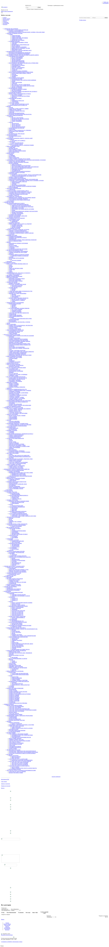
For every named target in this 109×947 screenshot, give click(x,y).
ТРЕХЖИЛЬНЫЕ (15, 545)
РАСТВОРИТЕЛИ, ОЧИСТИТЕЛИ (16, 133)
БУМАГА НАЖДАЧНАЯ (17, 58)
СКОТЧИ (11, 137)
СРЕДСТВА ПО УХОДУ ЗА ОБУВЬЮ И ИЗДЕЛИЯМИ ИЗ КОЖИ (21, 770)
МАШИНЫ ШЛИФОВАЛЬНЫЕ (19, 530)
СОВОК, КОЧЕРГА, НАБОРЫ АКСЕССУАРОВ (19, 158)
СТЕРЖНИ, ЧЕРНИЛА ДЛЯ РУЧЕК (20, 680)
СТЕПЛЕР (14, 648)
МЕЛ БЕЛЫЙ (15, 657)
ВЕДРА (10, 267)
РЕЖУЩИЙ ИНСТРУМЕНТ (15, 98)
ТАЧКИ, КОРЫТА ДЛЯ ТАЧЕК (16, 466)
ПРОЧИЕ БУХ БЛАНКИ (17, 624)
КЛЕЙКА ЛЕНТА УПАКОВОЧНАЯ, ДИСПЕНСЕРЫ (21, 325)
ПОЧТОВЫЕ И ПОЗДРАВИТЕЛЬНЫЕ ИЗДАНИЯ (20, 625)
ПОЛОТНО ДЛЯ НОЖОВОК (18, 67)
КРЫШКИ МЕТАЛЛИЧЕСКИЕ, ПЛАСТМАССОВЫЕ (21, 472)
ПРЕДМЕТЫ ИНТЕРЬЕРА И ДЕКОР (14, 250)
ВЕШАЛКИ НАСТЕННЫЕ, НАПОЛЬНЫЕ (18, 243)
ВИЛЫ (10, 439)
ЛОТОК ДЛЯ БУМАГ (16, 632)
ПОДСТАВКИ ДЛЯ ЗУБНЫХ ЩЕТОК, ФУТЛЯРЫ (23, 209)
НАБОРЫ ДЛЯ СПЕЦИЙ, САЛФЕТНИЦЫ (18, 392)
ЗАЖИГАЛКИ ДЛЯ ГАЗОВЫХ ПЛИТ (20, 514)
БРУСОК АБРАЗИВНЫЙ (17, 57)
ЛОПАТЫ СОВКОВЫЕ (14, 421)
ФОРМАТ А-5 (15, 598)
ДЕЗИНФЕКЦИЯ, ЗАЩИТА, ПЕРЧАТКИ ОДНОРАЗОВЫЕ (19, 715)
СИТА (10, 349)
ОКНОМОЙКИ (15, 296)
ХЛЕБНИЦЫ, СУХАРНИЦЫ (15, 381)
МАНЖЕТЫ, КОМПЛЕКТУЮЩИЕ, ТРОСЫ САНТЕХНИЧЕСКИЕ (26, 174)
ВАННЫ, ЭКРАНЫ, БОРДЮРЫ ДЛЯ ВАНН (19, 162)
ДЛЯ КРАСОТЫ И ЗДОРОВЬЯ (13, 517)
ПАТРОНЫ (14, 561)
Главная (4, 17)
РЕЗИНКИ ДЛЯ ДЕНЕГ (17, 634)
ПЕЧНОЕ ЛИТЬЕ (10, 153)
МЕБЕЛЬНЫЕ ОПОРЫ (17, 49)
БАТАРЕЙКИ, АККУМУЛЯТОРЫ (16, 552)
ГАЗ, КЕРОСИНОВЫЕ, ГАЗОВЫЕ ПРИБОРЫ (19, 308)
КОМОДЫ (11, 244)
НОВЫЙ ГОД (9, 587)
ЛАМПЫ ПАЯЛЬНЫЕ (17, 311)
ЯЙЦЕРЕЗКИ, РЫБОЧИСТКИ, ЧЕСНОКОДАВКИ (20, 355)
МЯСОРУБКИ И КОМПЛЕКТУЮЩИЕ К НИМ (19, 343)
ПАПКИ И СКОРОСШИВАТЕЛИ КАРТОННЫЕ (20, 694)
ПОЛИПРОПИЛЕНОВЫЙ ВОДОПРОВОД (21, 171)
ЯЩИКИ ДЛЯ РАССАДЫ (14, 411)
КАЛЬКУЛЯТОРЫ (16, 631)
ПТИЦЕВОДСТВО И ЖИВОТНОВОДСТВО (16, 481)
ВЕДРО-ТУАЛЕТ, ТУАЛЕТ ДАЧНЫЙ (17, 415)
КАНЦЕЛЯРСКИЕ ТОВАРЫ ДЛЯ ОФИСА (16, 627)
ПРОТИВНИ (12, 403)
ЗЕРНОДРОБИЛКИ (13, 482)
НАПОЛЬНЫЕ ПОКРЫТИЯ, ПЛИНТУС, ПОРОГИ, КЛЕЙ (19, 138)
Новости (5, 21)
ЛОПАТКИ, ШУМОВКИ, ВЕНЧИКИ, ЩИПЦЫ (19, 341)
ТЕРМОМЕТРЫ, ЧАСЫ (14, 574)
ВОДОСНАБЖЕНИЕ (13, 163)
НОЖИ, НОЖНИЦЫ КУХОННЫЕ (14, 356)
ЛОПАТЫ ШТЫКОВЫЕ (14, 422)
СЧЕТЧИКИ (11, 553)
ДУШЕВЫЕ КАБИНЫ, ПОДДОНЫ (17, 172)
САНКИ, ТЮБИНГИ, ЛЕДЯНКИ (13, 585)
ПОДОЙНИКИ (12, 485)
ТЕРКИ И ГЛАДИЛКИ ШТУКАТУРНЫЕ (21, 96)
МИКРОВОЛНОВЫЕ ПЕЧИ (18, 502)
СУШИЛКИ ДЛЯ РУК (16, 498)
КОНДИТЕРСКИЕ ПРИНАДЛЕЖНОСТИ (18, 401)
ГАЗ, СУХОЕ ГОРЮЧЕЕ (17, 309)
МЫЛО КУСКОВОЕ (16, 756)
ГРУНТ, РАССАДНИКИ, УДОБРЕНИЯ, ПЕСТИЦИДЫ (18, 408)
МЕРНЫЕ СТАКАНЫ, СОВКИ (16, 342)
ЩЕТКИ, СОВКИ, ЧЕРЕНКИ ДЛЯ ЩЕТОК (18, 298)
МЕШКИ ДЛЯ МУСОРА (14, 283)
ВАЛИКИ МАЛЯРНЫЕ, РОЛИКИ (19, 89)
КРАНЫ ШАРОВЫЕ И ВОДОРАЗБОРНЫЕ (21, 165)
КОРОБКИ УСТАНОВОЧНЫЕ (18, 560)
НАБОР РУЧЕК (15, 676)
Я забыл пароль (82, 20)
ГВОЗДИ (11, 107)
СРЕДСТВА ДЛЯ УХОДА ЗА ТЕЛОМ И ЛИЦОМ (20, 761)
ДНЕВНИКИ (14, 609)
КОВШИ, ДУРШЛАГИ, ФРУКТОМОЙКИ (18, 339)
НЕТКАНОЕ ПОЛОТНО (17, 285)
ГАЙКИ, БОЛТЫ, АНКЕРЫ (15, 109)
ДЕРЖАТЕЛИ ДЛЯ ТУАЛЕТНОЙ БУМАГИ (21, 205)
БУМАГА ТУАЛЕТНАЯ (14, 722)
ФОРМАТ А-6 (15, 599)
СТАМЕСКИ (14, 69)
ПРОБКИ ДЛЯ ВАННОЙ (17, 212)
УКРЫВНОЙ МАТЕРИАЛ (15, 437)
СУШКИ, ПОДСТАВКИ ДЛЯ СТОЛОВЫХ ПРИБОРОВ (21, 351)
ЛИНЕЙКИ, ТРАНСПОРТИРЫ (16, 666)
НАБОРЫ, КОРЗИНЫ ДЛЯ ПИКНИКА (17, 571)
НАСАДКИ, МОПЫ (16, 295)
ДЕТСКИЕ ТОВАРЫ (8, 576)
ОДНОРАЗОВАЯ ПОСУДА (12, 363)
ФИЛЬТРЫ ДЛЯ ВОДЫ (14, 366)
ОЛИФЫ (11, 132)
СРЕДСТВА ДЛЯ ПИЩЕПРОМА (16, 706)
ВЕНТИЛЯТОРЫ (15, 496)
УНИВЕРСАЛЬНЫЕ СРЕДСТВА (16, 739)
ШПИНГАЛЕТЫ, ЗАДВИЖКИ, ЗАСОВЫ (21, 48)
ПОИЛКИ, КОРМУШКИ (14, 486)
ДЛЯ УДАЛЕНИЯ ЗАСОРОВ (15, 744)
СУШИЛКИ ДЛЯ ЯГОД (14, 479)
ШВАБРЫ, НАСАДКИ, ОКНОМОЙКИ (17, 293)
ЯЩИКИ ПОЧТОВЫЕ (14, 319)
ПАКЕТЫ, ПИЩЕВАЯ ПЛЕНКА (13, 406)
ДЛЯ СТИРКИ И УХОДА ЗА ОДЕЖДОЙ (15, 218)
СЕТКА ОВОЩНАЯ (11, 477)
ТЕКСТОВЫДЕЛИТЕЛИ (17, 683)
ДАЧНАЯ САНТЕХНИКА (12, 414)
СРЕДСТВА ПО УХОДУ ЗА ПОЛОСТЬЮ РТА (19, 765)
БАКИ (10, 264)
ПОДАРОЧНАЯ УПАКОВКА (13, 590)
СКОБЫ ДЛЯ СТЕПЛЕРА (17, 644)
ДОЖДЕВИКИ (12, 568)
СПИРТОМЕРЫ (12, 480)
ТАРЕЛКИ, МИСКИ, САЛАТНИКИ (17, 398)
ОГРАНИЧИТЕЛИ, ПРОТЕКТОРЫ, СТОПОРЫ (19, 322)
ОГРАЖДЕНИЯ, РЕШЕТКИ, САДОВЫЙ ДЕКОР (17, 423)
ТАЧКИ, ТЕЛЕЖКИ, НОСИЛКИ (13, 464)
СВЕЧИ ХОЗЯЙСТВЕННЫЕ (15, 315)
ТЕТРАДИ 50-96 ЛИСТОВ (17, 614)
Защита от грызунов (5, 783)
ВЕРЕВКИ (14, 304)
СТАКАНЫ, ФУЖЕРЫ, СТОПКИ (16, 397)
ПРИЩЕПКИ (14, 221)
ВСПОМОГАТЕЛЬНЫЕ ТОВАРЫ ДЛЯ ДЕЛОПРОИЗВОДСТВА (23, 628)
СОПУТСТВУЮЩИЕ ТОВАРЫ (16, 488)
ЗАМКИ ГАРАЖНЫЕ (16, 36)
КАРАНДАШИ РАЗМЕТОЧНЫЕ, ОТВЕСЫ (21, 73)
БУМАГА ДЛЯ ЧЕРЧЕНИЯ (17, 607)
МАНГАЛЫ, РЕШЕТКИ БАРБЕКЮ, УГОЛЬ (18, 569)
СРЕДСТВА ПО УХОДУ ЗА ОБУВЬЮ (17, 771)
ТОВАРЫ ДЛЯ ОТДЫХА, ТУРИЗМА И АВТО (14, 566)
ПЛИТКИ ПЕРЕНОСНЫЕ (17, 505)
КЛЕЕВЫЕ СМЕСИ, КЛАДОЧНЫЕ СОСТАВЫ (19, 193)
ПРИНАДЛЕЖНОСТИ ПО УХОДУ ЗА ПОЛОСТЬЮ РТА (24, 768)
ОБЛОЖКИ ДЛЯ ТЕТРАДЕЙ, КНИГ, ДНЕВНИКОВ (20, 652)
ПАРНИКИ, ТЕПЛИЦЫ (11, 430)
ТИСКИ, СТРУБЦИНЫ (17, 86)
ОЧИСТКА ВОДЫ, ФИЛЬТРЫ (13, 364)
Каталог (3, 26)
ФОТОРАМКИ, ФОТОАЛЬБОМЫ (16, 258)
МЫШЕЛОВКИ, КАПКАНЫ (15, 460)
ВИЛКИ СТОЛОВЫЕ (14, 383)
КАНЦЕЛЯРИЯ (7, 591)
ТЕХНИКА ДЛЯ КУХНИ (12, 500)
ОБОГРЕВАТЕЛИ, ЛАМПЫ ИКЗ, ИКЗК (18, 484)
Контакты (5, 24)
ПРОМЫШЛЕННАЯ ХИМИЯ (15, 714)
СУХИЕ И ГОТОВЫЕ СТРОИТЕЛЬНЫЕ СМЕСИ (17, 190)
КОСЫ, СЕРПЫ (12, 441)
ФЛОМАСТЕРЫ (12, 664)
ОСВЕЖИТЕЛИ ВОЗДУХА (15, 747)
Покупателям (6, 19)
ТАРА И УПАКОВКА (11, 324)
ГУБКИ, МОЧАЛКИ (16, 727)
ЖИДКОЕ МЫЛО (13, 712)
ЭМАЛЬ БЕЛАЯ (15, 123)
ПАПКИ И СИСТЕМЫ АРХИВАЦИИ (14, 688)
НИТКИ (13, 633)
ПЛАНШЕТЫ (12, 702)
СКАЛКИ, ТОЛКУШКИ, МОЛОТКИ (17, 350)
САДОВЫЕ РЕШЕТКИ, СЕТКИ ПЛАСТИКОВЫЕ (20, 424)
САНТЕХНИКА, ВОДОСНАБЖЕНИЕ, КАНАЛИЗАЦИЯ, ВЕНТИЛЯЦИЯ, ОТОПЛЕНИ (26, 160)
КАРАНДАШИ (12, 672)
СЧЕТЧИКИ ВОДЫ (16, 170)
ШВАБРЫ (14, 294)
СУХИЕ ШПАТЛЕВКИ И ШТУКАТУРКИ (18, 194)
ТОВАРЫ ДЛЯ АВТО (11, 575)
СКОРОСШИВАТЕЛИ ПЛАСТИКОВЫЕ (18, 703)
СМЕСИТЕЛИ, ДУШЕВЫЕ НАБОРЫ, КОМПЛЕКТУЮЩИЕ (22, 186)
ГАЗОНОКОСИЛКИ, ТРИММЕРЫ (16, 450)
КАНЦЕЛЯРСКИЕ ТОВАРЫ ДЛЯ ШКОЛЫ (16, 650)
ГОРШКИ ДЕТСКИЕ (13, 581)
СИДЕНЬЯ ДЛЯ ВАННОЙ (17, 213)
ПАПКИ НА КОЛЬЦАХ (14, 697)
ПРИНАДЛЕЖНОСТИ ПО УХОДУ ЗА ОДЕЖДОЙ (20, 223)
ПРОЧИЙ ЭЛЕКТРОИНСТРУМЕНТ (20, 534)
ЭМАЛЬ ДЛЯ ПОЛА (16, 124)
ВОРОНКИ (11, 336)
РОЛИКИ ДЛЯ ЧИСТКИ (17, 226)
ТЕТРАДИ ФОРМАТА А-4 (17, 615)
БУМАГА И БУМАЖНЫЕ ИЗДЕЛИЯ (14, 592)
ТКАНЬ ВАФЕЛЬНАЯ (16, 286)
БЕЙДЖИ (14, 630)
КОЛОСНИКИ (12, 156)
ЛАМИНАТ (11, 139)
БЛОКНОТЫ (12, 597)
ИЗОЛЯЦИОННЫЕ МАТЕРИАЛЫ (14, 51)
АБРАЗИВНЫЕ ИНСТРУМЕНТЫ (16, 56)
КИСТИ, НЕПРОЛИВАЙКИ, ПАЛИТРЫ (18, 658)
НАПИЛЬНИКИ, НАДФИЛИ (18, 65)
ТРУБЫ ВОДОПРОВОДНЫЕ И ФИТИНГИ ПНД (20, 456)
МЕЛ (10, 656)
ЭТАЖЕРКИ (12, 247)
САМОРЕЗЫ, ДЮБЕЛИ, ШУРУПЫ (17, 110)
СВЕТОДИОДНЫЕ (16, 542)
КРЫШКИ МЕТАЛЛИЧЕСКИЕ (18, 473)
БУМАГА (11, 601)
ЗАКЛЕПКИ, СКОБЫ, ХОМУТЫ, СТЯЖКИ (18, 108)
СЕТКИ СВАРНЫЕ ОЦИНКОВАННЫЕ (18, 425)
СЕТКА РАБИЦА (10, 201)
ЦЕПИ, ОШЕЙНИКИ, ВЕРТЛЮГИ (17, 487)
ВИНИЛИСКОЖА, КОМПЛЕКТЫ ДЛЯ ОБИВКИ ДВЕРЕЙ (22, 197)
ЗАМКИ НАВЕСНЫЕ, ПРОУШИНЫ (20, 37)
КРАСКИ (11, 116)
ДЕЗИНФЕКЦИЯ (13, 716)
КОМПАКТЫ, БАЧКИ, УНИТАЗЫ (19, 181)
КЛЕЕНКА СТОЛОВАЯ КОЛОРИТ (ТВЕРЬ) (19, 231)
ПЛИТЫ (11, 504)
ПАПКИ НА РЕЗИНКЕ (14, 699)
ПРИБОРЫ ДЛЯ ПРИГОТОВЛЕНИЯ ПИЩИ (19, 501)
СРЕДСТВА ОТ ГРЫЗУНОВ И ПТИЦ (17, 463)
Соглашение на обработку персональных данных (11, 941)
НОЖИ (13, 99)
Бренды (2, 788)
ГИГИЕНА (8, 721)
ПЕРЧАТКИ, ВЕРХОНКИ (12, 277)
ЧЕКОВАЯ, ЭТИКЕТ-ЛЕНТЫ (18, 605)
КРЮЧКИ (11, 256)
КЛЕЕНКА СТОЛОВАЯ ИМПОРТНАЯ (17, 230)
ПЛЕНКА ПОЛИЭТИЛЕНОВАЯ (16, 434)
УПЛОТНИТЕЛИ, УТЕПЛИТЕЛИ (14, 196)
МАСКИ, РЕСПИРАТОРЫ (15, 719)
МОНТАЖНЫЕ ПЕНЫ (14, 152)
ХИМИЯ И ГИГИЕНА (9, 704)
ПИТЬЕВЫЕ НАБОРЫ (14, 393)
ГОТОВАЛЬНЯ (15, 668)
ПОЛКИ (13, 210)
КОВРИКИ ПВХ (12, 238)
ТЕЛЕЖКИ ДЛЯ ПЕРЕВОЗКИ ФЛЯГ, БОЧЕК (22, 318)
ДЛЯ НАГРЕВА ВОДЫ (14, 493)
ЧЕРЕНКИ (11, 448)
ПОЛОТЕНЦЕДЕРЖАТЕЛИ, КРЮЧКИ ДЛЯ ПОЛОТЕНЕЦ (25, 211)
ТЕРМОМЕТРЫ (12, 314)
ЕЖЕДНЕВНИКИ (13, 619)
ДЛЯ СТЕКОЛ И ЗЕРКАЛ (15, 741)
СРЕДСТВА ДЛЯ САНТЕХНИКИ (16, 711)
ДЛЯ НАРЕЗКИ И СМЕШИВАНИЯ (17, 506)
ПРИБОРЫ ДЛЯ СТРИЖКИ (15, 521)
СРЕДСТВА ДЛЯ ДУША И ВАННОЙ (20, 762)
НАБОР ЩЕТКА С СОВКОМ (18, 300)
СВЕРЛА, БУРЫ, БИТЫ (17, 68)
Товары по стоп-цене (5, 785)
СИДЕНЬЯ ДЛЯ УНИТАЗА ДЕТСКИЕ (17, 582)
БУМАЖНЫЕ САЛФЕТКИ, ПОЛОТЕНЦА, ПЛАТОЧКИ (21, 724)
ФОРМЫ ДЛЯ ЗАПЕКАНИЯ (15, 404)
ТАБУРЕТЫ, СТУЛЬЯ (14, 246)
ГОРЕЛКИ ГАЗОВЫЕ (16, 310)
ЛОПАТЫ (8, 420)
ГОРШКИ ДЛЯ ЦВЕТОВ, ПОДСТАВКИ (18, 252)
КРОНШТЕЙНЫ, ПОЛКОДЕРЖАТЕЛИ (20, 44)
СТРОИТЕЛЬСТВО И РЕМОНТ (11, 28)
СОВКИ (13, 301)
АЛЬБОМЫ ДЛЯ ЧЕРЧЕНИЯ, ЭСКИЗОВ (21, 595)
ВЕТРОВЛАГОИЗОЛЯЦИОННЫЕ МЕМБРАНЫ (19, 52)
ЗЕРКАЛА (11, 253)
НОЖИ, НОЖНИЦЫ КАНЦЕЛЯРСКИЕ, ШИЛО (22, 643)
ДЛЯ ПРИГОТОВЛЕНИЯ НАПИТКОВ (17, 511)
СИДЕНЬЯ (14, 183)
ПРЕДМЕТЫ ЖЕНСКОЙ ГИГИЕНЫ (17, 730)
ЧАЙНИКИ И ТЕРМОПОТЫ (18, 512)
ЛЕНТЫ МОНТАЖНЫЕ (11, 134)
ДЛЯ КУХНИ (12, 745)
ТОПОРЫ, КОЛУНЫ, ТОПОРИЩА (19, 71)
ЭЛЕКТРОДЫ (12, 189)
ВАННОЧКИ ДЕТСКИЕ (14, 579)
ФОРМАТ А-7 (15, 600)
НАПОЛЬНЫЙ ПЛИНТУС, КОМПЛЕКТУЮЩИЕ (23, 145)
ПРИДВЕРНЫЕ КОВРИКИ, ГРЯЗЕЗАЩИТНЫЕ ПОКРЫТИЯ (22, 239)
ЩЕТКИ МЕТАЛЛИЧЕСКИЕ (18, 61)
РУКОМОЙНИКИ (13, 417)
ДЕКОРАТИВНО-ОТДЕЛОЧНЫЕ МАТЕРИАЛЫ (17, 29)
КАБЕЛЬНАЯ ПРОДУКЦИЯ (15, 543)
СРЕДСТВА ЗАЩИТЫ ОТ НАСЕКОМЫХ (18, 462)
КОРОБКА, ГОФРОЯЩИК (15, 328)
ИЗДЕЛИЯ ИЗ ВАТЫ (13, 729)
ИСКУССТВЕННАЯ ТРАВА (15, 241)
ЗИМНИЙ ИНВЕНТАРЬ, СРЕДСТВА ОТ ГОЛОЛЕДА (18, 272)
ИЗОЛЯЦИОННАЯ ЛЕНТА (15, 136)
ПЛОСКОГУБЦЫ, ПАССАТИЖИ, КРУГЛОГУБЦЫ (23, 85)
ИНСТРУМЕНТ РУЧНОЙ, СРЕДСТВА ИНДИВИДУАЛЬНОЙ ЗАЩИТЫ (22, 55)
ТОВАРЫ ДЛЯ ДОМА (9, 202)
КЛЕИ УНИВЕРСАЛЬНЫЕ (15, 149)
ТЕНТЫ (8, 323)
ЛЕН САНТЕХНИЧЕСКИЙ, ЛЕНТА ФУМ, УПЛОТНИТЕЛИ (25, 166)
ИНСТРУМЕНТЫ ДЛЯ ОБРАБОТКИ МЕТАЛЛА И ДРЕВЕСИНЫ (23, 63)
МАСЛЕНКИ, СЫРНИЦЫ (15, 380)
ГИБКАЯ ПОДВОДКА (17, 164)
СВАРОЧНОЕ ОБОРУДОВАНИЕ (13, 188)
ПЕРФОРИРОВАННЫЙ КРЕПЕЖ (16, 113)
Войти (2, 11)
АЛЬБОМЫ (11, 593)
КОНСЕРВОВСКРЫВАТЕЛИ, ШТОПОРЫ (18, 340)
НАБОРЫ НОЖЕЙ (13, 358)
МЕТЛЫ (13, 290)
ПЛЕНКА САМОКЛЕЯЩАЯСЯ (16, 31)
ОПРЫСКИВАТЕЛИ (11, 427)
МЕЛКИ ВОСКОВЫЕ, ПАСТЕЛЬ (16, 655)
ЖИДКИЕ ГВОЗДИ (13, 148)
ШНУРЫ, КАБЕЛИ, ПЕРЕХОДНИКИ (17, 525)
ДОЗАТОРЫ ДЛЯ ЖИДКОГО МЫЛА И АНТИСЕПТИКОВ (22, 753)
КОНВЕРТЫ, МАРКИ (16, 626)
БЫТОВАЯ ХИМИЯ (11, 732)
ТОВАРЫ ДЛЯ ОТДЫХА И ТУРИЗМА (15, 567)
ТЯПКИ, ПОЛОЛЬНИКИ (14, 447)
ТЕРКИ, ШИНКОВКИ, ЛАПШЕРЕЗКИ (17, 352)
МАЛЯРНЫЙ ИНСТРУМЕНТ (15, 88)
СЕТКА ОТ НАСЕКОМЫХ (15, 461)
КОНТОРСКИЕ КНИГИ (17, 623)
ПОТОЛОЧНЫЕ (15, 549)
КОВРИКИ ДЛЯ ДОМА (11, 235)
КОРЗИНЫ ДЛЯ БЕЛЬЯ (14, 222)
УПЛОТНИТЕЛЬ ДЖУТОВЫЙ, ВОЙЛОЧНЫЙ (19, 199)
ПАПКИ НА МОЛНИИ (14, 698)
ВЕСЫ (10, 519)
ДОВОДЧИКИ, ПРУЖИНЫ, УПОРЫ (20, 42)
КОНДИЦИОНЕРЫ (16, 736)
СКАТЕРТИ (11, 234)
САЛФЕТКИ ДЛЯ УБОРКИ (15, 292)
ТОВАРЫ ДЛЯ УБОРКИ (11, 282)
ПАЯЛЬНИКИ (15, 531)
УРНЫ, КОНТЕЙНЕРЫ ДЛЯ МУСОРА (15, 330)
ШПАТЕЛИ (14, 97)
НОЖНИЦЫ (12, 360)
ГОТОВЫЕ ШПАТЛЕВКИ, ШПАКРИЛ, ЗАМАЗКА (20, 191)
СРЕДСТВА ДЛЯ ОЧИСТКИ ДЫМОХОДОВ (19, 312)
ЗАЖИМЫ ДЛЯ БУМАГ (17, 640)
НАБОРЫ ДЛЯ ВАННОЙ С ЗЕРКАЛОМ (18, 215)
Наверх (2, 919)
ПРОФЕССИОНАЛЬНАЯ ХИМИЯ (14, 705)
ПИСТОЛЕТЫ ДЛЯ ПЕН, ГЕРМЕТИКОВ (21, 84)
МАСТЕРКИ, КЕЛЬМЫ (17, 94)
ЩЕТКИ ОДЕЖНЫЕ (16, 227)
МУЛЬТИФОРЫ (12, 689)
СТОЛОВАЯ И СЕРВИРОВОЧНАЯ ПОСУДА (16, 389)
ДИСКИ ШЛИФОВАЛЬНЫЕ (18, 60)
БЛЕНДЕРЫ (14, 509)
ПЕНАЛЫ (11, 654)
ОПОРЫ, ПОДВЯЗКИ (14, 442)
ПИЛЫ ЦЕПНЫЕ (15, 533)
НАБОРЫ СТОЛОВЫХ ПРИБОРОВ (17, 387)
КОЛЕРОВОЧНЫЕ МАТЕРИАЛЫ (16, 128)
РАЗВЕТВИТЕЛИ (15, 563)
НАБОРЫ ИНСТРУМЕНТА (15, 92)
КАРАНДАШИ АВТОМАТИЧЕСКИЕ (20, 673)
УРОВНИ (14, 76)
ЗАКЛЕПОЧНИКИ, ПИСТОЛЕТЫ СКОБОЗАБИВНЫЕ (24, 80)
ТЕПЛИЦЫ (11, 432)
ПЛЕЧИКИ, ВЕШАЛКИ (17, 225)
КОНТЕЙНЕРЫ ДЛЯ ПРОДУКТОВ (17, 379)
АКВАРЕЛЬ (14, 662)
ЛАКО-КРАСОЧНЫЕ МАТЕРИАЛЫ (14, 115)
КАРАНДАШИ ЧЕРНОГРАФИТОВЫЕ (20, 674)
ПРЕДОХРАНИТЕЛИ (16, 562)
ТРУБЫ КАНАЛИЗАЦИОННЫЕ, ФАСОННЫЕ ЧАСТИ (24, 175)
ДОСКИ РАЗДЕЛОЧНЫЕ (14, 338)
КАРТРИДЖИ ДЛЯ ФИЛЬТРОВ (16, 365)
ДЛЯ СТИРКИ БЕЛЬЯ (14, 220)
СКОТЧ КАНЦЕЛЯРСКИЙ (18, 646)
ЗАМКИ (11, 34)
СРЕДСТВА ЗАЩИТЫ (14, 102)
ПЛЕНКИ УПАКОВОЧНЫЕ (15, 326)
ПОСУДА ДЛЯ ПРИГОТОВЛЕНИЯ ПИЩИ (16, 367)
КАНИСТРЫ (12, 269)
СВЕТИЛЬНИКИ (13, 547)
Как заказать (105, 3)
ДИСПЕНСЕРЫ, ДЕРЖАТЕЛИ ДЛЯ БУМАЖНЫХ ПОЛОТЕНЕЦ (23, 752)
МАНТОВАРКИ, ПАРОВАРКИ (16, 371)
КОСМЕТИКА (9, 754)
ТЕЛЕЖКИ (11, 317)
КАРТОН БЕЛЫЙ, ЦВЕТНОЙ (18, 610)
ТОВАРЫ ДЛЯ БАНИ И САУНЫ (13, 573)
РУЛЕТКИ (14, 74)
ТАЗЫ (10, 270)
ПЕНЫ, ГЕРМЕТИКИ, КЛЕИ (12, 146)
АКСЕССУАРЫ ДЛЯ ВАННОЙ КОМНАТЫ (18, 204)
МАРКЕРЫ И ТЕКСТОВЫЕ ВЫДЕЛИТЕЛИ (19, 681)
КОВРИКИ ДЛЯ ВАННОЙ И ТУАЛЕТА (18, 237)
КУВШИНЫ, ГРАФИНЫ (14, 391)
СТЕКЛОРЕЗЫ (15, 101)
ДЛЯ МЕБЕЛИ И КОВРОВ (15, 746)
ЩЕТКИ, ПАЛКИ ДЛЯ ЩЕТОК (19, 299)
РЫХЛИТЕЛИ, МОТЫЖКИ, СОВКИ (17, 445)
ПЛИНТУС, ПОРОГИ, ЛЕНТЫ (16, 144)
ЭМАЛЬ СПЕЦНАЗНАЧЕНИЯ (18, 126)
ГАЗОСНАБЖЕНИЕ (13, 187)
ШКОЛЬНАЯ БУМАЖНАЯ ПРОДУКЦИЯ (18, 606)
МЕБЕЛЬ (8, 242)
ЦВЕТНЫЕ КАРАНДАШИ (15, 665)
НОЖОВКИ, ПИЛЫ (16, 66)
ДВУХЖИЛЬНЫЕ (15, 544)
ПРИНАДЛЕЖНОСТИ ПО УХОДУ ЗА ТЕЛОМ (22, 728)
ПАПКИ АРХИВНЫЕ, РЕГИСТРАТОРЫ (18, 691)
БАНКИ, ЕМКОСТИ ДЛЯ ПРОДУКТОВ (18, 377)
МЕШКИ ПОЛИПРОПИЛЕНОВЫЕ (14, 276)
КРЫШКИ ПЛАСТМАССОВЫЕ (19, 474)
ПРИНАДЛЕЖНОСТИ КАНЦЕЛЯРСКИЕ (18, 636)
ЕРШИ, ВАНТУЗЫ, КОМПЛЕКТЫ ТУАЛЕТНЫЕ (22, 206)
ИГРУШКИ (9, 577)
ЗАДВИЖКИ (12, 155)
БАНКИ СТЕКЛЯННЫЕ (14, 471)
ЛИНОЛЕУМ (12, 141)
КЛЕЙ (13, 641)
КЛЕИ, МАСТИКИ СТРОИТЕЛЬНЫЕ (17, 150)
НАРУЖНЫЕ (14, 536)
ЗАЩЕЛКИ (14, 43)
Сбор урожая (4, 781)
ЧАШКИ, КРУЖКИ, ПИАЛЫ (15, 399)
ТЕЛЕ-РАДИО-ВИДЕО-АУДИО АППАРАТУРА (16, 523)
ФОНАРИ (11, 550)
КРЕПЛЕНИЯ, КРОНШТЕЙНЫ (19, 185)
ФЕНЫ (10, 522)
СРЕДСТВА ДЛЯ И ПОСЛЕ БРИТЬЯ (20, 764)
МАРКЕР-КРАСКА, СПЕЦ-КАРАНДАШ (20, 684)
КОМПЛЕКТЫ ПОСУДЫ (14, 369)
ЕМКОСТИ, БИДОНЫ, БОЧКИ (16, 268)
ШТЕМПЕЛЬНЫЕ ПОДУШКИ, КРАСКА (21, 649)
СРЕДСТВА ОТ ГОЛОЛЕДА (15, 274)
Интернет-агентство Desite (7, 934)
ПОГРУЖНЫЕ (15, 537)
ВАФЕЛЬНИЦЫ (15, 503)
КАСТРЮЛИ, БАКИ (13, 368)
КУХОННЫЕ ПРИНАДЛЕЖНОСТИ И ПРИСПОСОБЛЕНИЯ (20, 335)
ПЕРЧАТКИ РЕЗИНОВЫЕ (15, 279)
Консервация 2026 (5, 779)
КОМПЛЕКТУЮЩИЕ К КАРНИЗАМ (20, 255)
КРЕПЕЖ (8, 106)
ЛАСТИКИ (11, 687)
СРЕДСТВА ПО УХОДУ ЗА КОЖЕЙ (20, 763)
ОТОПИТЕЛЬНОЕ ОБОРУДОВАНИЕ (17, 178)
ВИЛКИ (13, 558)
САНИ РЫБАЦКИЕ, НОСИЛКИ (16, 468)
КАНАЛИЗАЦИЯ (13, 173)
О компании (5, 22)
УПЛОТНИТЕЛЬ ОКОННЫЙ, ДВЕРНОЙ (18, 198)
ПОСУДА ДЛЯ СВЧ (13, 373)
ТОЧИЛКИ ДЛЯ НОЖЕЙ (14, 361)
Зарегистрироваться (8, 11)
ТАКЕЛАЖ (11, 112)
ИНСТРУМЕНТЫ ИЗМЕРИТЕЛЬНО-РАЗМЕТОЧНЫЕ (21, 72)
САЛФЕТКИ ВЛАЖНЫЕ (14, 731)
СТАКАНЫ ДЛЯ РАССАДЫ (15, 412)
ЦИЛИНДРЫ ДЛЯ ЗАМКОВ (18, 40)
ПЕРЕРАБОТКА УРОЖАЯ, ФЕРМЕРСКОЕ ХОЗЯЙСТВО (17, 469)
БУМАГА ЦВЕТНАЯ (16, 608)
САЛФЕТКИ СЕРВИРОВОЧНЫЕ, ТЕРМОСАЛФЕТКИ (21, 233)
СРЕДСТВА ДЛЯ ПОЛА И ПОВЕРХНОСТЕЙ (19, 708)
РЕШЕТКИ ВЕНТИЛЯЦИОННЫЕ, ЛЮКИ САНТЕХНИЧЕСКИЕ (23, 179)
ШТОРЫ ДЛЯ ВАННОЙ (14, 217)
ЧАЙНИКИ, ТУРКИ (13, 375)
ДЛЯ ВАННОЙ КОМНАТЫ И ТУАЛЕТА (15, 203)
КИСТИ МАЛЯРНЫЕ (16, 90)
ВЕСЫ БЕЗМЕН (12, 320)
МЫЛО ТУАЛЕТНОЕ (13, 755)
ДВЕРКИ (11, 154)
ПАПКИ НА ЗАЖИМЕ (14, 695)
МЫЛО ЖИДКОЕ (15, 757)
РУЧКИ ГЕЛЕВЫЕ (16, 679)
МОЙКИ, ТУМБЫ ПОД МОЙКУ (16, 177)
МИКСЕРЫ (14, 510)
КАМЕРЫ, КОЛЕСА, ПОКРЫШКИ (17, 465)
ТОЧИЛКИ (11, 686)
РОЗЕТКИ (14, 565)
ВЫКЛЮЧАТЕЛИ (15, 559)
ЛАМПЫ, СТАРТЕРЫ (14, 539)
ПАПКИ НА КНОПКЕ (14, 696)
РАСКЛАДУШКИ (13, 245)
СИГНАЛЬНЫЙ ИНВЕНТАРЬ (16, 316)
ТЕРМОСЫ (9, 388)
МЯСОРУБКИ (15, 508)
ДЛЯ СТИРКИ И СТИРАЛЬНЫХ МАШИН (18, 733)
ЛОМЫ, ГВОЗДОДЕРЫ (17, 82)
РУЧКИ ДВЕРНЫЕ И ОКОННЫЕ (19, 47)
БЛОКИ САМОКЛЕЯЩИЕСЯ (18, 617)
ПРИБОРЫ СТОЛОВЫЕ (11, 382)
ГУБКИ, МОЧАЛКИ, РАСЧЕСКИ (16, 725)
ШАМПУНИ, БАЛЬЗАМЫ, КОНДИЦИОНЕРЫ (22, 760)
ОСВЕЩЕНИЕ (9, 538)
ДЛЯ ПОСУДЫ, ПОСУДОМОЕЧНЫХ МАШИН (19, 740)
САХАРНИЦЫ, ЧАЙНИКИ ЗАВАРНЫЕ (18, 395)
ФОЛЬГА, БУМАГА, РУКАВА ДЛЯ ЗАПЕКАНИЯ (20, 405)
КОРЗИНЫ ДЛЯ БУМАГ (14, 332)
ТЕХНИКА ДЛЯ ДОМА (11, 492)
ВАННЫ (11, 266)
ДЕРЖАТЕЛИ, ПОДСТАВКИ (15, 357)
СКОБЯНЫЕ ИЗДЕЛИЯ (14, 41)
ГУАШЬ (13, 660)
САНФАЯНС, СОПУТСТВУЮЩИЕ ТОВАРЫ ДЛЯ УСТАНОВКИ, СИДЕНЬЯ (26, 180)
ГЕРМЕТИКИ (12, 147)
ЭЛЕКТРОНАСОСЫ (13, 535)
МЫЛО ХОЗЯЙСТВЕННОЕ (15, 738)
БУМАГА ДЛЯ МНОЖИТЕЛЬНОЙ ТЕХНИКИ (22, 602)
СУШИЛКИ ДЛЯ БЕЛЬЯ (14, 228)
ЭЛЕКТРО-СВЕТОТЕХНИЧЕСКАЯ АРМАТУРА (20, 557)
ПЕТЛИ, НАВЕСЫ (16, 45)
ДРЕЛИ (13, 529)
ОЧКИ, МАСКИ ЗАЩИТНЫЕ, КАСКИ (20, 104)
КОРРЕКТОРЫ (15, 642)
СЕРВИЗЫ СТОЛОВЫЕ (14, 396)
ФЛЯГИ (10, 271)
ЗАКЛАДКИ (14, 618)
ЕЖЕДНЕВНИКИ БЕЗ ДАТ (18, 620)
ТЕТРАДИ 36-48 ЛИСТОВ (17, 612)
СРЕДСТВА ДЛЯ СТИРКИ (15, 707)
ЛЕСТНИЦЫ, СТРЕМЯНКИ (12, 275)
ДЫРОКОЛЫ (14, 639)
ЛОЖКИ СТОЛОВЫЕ (14, 384)
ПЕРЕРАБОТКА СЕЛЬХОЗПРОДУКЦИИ (15, 478)
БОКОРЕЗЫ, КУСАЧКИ (17, 78)
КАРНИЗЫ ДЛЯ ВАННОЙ (15, 214)
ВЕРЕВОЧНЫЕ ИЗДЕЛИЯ (15, 303)
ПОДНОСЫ (11, 345)
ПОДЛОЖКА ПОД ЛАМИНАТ (18, 140)
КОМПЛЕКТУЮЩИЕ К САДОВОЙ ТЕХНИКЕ (19, 452)
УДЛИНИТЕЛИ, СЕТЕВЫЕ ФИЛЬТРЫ (17, 555)
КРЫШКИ (11, 372)
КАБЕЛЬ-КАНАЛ (15, 546)
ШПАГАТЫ (14, 307)
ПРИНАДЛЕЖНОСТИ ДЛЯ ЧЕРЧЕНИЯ (18, 667)
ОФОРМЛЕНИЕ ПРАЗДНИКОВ (13, 589)
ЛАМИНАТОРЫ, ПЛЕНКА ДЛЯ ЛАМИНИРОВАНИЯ (24, 635)
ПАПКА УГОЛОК (13, 690)
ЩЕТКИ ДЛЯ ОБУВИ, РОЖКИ (16, 772)
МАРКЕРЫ (14, 682)
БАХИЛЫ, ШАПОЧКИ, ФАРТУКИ (17, 720)
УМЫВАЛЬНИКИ (16, 182)
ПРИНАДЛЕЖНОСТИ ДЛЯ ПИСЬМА (15, 671)
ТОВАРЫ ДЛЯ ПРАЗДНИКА (10, 586)
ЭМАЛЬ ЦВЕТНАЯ (16, 125)
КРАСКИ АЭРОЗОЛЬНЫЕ (17, 117)
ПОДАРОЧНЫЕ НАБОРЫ (15, 769)
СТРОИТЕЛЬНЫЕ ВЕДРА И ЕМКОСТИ (18, 105)
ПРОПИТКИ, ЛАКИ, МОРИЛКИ (16, 131)
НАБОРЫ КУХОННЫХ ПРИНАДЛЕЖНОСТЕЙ (20, 344)
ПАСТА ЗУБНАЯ (15, 767)
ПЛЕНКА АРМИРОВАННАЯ (15, 436)
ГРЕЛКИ (11, 520)
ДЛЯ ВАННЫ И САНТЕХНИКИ (16, 743)
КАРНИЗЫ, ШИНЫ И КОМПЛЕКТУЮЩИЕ (19, 254)
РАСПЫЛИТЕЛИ (13, 429)
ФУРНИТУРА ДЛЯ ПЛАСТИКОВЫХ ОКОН (21, 50)
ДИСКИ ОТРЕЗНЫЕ (16, 59)
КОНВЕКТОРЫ (15, 497)
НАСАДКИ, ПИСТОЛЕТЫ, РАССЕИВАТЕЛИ (19, 455)
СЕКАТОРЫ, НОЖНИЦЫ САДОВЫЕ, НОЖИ (19, 446)
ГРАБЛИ (11, 440)
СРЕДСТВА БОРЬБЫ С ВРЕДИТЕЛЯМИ (18, 413)
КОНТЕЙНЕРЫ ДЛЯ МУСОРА (16, 331)
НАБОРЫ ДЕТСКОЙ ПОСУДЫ (13, 584)
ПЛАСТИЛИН (12, 663)
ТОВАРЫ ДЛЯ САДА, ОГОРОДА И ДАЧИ (13, 407)
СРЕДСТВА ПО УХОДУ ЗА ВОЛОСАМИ (18, 759)
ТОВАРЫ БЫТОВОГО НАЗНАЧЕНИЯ (15, 302)
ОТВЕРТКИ (14, 83)
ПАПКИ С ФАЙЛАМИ (14, 700)
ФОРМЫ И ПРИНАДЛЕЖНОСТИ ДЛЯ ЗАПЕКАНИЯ (18, 400)
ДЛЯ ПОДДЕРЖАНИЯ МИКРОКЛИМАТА (18, 495)
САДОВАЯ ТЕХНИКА (11, 449)
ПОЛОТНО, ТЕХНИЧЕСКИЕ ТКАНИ (17, 284)
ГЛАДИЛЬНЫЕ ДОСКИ (14, 219)
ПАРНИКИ (11, 431)
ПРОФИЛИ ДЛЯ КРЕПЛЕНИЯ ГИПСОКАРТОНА (20, 114)
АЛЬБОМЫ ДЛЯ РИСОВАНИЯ (19, 594)
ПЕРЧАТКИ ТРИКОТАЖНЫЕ (16, 280)
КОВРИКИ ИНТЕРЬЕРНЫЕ (15, 236)
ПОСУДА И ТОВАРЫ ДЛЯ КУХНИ (12, 334)
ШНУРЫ (13, 306)
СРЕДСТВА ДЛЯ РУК (14, 713)
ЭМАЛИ (11, 122)
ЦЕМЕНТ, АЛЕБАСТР (14, 195)
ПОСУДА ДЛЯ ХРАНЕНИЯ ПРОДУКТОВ (15, 376)
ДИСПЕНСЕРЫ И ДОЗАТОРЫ (13, 749)
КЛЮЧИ (13, 81)
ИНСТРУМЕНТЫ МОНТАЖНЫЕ (16, 77)
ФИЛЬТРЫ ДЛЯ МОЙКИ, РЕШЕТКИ (17, 353)
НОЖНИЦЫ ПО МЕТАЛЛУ (18, 100)
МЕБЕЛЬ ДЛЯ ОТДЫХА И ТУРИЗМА (17, 570)
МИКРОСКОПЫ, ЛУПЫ (14, 651)
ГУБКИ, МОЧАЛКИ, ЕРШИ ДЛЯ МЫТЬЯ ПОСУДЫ (20, 291)
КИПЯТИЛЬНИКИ (16, 494)
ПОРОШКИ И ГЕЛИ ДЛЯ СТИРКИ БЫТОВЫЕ (22, 735)
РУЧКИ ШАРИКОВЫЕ (17, 678)
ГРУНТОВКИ (12, 129)
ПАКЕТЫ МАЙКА (13, 327)
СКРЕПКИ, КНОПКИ (16, 647)
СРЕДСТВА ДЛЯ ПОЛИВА (12, 453)
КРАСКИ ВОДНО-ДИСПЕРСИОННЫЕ (20, 118)
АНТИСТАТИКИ (13, 748)
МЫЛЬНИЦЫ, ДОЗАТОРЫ (18, 207)
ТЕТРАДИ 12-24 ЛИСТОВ (17, 611)
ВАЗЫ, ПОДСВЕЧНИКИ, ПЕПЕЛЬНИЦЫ (18, 251)
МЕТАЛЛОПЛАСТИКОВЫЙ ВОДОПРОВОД (22, 167)
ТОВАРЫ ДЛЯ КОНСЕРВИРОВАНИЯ (15, 470)
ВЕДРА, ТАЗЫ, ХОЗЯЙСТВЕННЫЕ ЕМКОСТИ (17, 263)
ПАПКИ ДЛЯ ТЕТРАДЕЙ (15, 692)
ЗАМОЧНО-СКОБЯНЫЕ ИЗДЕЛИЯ (14, 33)
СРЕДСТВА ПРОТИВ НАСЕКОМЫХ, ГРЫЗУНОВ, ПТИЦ (19, 458)
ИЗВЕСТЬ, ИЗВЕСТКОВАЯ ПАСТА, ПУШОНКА (20, 130)
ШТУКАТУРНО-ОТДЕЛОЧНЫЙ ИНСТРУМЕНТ (20, 93)
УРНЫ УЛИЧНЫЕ (13, 333)
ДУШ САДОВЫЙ (13, 416)
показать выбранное (56, 776)
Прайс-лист (106, 2)
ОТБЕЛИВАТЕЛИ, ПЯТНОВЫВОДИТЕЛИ (21, 737)
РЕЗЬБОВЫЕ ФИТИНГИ (17, 169)
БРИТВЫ (11, 518)
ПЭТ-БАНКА (9, 489)
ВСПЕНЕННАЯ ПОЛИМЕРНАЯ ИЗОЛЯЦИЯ (19, 53)
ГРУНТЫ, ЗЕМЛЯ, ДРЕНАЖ (15, 409)
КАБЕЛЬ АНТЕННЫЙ (17, 526)
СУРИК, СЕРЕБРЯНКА (17, 121)
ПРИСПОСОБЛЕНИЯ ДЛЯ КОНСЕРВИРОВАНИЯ (20, 476)
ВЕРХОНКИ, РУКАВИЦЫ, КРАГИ (17, 278)
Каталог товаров (6, 18)
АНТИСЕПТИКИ (13, 717)
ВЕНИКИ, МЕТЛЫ (13, 287)
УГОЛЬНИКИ (15, 75)
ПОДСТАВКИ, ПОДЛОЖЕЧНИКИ (17, 347)
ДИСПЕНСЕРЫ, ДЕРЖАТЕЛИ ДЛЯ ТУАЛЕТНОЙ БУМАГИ (22, 751)
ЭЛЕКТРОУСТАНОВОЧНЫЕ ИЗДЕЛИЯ (15, 551)
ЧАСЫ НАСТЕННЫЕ (16, 260)
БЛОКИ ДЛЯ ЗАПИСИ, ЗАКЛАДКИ (17, 616)
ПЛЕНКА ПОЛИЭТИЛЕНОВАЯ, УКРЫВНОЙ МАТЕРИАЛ (19, 433)
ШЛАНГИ (11, 457)
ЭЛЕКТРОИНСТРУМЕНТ (15, 528)
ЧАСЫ (10, 259)
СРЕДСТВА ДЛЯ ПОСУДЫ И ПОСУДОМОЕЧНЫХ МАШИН (22, 709)
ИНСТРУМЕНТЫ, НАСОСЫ (12, 527)
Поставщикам (6, 23)
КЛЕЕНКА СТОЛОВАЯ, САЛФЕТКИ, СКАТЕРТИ (17, 229)
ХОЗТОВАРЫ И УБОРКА (9, 262)
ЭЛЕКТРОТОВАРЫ (8, 490)
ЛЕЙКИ (11, 454)
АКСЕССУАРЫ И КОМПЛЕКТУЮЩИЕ (18, 513)
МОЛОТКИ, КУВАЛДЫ (17, 64)
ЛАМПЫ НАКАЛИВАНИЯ (18, 541)
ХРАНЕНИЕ (9, 261)
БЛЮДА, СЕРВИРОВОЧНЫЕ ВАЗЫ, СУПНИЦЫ (20, 390)
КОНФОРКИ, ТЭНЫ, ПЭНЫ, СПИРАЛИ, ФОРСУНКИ (24, 516)
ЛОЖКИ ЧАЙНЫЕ (13, 385)
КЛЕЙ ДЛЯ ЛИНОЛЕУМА (17, 142)
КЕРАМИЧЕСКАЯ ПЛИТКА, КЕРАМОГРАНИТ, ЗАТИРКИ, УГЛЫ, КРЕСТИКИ (27, 32)
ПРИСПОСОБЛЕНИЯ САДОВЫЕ (16, 444)
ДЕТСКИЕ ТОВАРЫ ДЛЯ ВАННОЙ (14, 578)
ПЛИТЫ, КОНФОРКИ (14, 157)
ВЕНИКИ (14, 288)
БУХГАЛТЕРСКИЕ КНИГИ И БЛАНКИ (18, 622)
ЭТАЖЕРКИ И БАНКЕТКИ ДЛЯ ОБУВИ (18, 249)
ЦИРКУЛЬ (14, 670)
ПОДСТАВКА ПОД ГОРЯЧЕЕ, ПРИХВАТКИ (19, 348)
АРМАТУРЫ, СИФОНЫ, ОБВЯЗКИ (17, 161)
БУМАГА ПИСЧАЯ (16, 603)
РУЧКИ (10, 675)
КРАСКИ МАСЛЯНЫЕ (17, 120)
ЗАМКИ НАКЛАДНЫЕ (17, 39)
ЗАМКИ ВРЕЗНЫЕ (16, 35)
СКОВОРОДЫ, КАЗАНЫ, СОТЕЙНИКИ (18, 374)
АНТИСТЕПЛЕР (15, 638)
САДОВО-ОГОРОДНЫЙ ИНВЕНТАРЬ (15, 438)
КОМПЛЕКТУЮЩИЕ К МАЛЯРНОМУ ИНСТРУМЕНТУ (24, 91)
